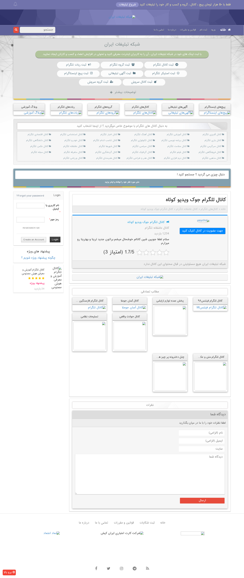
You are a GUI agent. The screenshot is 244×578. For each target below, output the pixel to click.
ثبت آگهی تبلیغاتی (119, 73)
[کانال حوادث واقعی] (130, 335)
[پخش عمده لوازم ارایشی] (170, 320)
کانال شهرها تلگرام (113, 146)
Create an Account (33, 240)
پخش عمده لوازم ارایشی (170, 301)
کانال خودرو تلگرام (78, 140)
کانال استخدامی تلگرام (78, 134)
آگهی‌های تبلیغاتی (177, 107)
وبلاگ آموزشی (29, 107)
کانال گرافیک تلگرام (147, 152)
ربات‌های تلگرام (66, 107)
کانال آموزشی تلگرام (182, 134)
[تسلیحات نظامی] (89, 335)
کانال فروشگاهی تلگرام (217, 152)
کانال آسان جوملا (129, 301)
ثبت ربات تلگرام (76, 65)
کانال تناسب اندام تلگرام (113, 140)
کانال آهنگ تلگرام (147, 134)
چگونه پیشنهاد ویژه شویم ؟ (38, 258)
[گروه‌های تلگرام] (107, 113)
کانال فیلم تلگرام (182, 152)
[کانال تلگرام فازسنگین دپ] (97, 307)
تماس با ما (159, 30)
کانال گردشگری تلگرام (113, 152)
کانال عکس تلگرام (43, 146)
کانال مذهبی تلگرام (217, 158)
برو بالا (8, 572)
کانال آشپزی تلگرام (217, 134)
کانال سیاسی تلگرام (147, 146)
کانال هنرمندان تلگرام (113, 158)
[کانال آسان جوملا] (134, 307)
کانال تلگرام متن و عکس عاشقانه (206, 357)
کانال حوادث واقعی (129, 316)
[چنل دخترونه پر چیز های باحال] (170, 376)
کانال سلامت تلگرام (182, 146)
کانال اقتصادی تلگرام (43, 134)
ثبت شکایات (147, 522)
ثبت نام (203, 30)
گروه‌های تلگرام (103, 107)
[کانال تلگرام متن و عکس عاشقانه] (210, 376)
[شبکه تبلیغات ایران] (122, 17)
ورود (213, 30)
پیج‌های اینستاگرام (215, 107)
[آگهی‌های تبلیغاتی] (180, 113)
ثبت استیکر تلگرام (163, 73)
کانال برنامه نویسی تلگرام (182, 140)
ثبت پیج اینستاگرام (76, 73)
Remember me (31, 228)
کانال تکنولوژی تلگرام (147, 140)
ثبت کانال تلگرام (163, 65)
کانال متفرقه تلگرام (78, 152)
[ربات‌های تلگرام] (70, 113)
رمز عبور (54, 219)
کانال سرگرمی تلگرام (217, 146)
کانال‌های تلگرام (140, 107)
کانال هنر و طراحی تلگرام (147, 158)
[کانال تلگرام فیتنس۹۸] (211, 307)
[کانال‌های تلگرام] (144, 113)
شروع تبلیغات (127, 4)
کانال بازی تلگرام (217, 140)
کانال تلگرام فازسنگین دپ (89, 301)
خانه (223, 30)
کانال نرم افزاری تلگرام (182, 158)
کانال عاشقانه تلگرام (78, 146)
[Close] (15, 4)
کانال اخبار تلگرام (113, 134)
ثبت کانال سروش (141, 82)
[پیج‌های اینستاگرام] (217, 113)
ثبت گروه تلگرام (120, 65)
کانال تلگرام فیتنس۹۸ (210, 301)
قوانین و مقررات (188, 30)
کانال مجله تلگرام (43, 152)
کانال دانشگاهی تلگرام (43, 140)
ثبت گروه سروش (97, 82)
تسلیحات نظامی (89, 316)
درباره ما (172, 30)
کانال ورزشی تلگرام (78, 158)
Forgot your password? (30, 196)
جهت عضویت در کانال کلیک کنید (202, 230)
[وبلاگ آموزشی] (34, 113)
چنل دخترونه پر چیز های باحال (167, 357)
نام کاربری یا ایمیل (52, 207)
